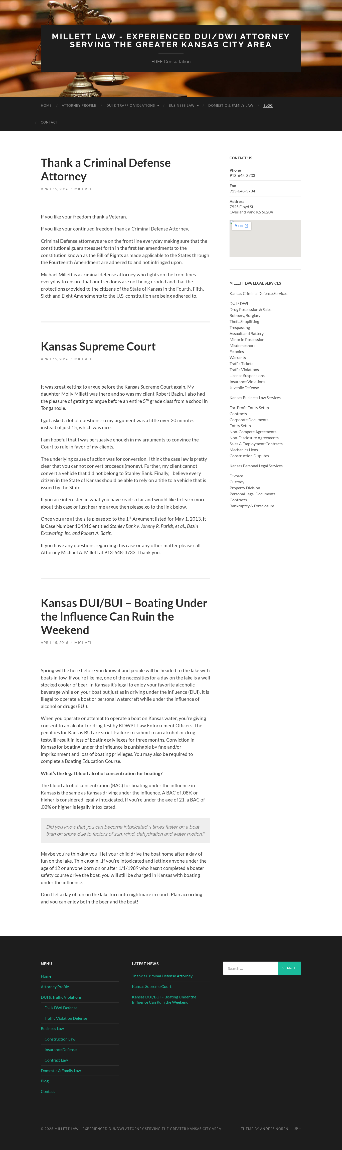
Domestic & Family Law (230, 105)
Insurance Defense (61, 1049)
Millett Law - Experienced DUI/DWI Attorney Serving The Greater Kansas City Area (171, 40)
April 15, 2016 (54, 189)
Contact (49, 122)
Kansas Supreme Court (98, 346)
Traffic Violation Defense (66, 1018)
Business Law (182, 105)
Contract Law (56, 1060)
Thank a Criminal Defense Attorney (162, 975)
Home (46, 105)
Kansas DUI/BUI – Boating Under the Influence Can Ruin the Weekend (124, 616)
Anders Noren (274, 1129)
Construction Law (60, 1039)
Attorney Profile (79, 105)
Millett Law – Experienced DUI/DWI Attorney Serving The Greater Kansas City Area (138, 1129)
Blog (268, 105)
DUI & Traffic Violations (130, 105)
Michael (83, 189)
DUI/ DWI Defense (61, 1007)
